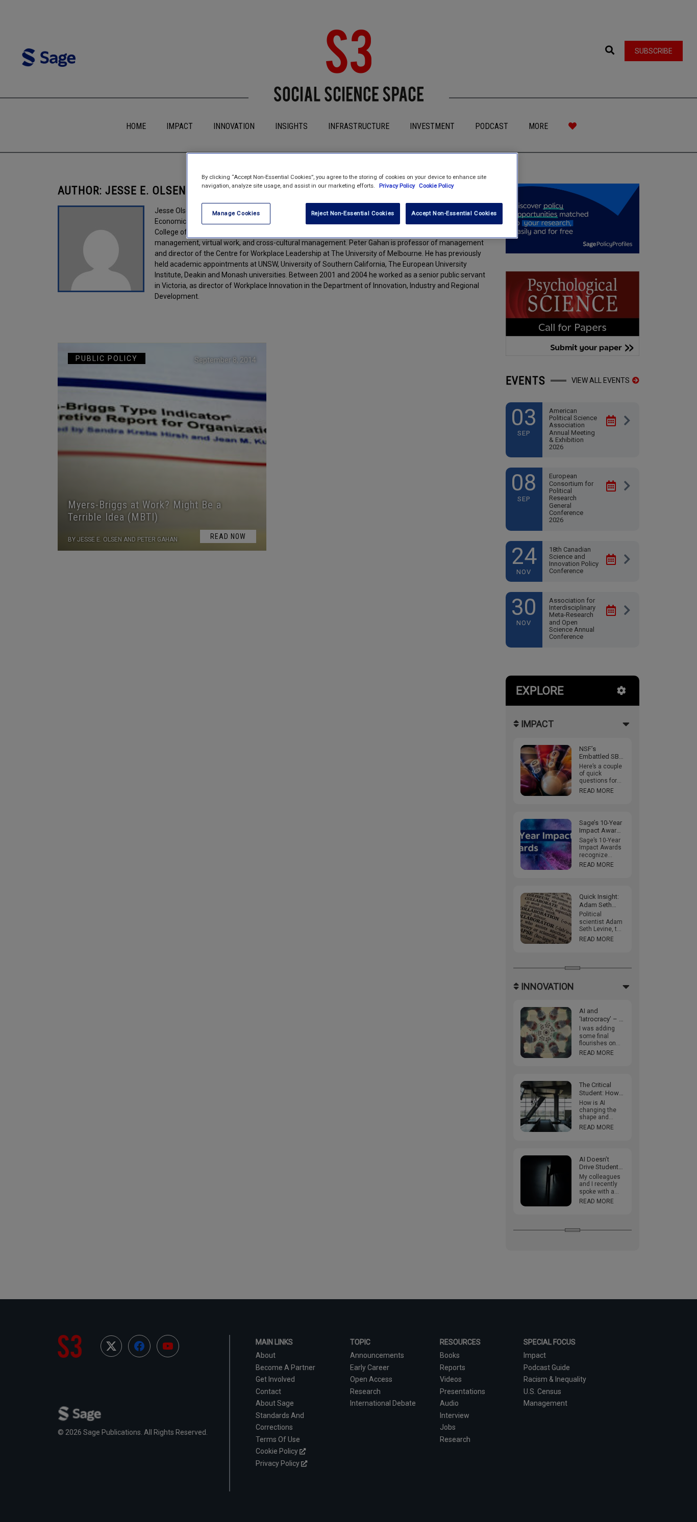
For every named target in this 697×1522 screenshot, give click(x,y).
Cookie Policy (436, 185)
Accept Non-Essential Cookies (454, 213)
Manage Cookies (236, 213)
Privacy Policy (397, 185)
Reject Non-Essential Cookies (352, 213)
